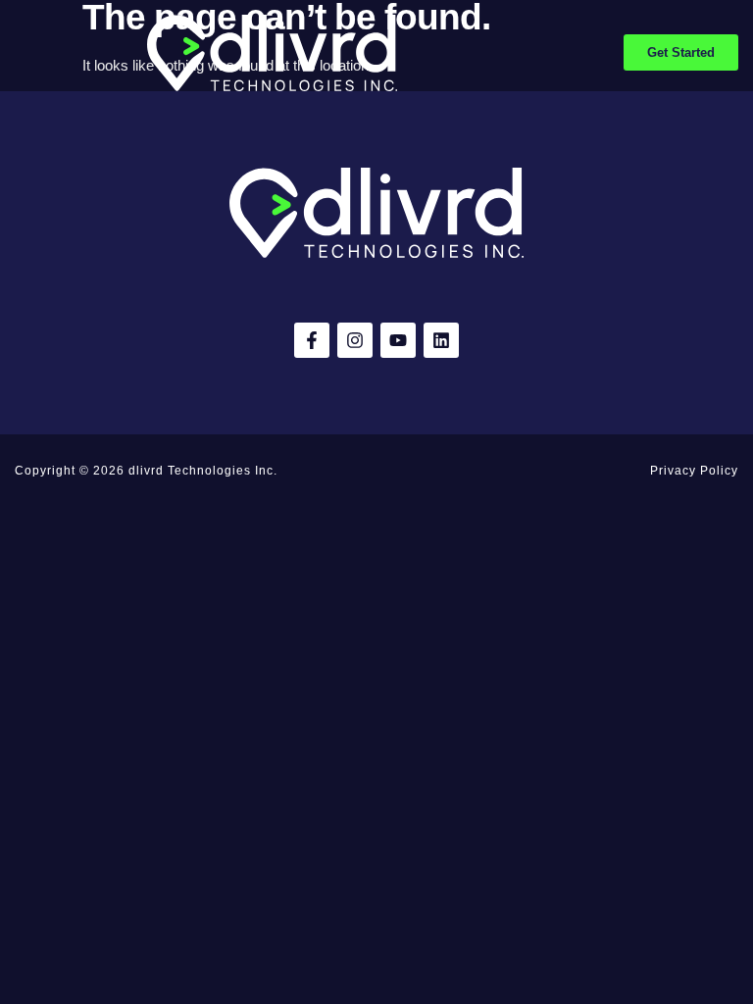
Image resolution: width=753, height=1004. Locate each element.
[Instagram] (355, 340)
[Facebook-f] (311, 340)
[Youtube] (398, 340)
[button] (21, 53)
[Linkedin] (441, 340)
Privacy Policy (694, 470)
